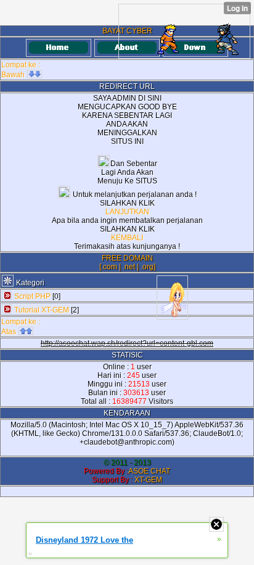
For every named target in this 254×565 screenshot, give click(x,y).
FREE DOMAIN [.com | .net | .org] (127, 262)
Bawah (14, 74)
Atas (9, 331)
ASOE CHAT (149, 471)
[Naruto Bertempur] (184, 31)
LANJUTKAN (127, 211)
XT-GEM (148, 479)
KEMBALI (127, 237)
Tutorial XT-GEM (41, 310)
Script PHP (32, 296)
